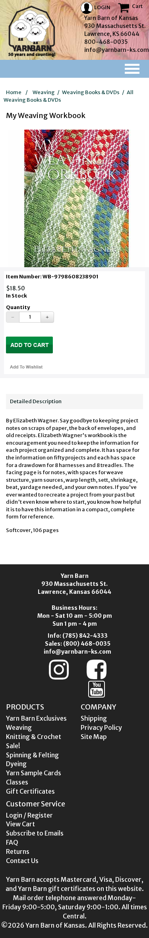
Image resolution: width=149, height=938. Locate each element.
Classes (17, 782)
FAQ (12, 842)
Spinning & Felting (32, 755)
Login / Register (29, 815)
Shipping (94, 718)
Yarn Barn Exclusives (36, 718)
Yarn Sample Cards (33, 773)
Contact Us (22, 861)
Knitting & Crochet (33, 737)
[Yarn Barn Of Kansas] (32, 31)
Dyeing (16, 764)
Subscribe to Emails (35, 833)
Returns (17, 851)
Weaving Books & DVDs (91, 92)
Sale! (13, 746)
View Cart (20, 824)
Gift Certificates (30, 791)
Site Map (94, 737)
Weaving (44, 92)
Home (13, 92)
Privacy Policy (101, 727)
